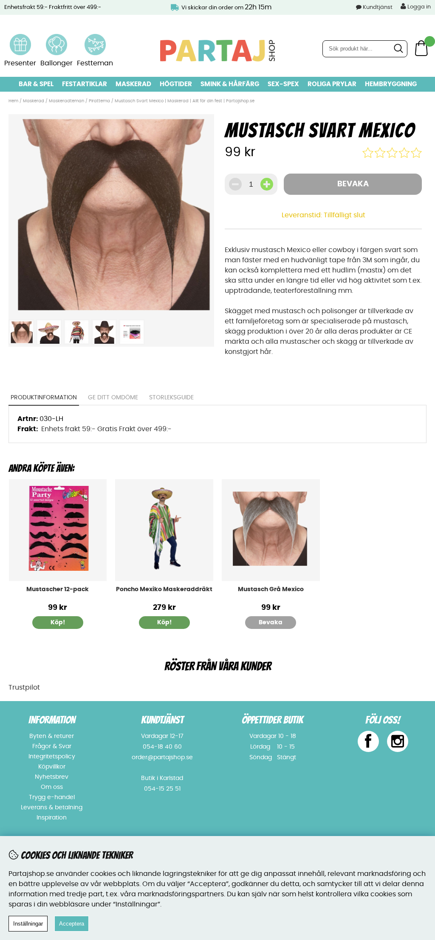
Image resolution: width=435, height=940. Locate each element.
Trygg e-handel (52, 797)
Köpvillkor (51, 767)
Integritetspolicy (51, 757)
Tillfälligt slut (344, 215)
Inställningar (28, 923)
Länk (20, 39)
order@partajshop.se (162, 757)
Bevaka (353, 184)
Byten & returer (51, 736)
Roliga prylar (332, 84)
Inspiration (52, 818)
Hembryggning (391, 84)
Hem (13, 101)
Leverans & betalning (51, 808)
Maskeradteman (66, 101)
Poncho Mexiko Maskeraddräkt (164, 589)
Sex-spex (283, 84)
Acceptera (71, 923)
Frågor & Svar (51, 746)
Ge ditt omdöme (113, 398)
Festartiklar (84, 84)
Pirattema (100, 101)
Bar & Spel (36, 84)
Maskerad (133, 84)
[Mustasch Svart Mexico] (111, 309)
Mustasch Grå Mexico (271, 589)
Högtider (176, 84)
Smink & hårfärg (230, 84)
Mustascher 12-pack (57, 589)
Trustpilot (24, 687)
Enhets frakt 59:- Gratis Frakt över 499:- (106, 429)
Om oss (52, 787)
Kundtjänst (378, 7)
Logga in (418, 7)
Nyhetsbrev (51, 777)
